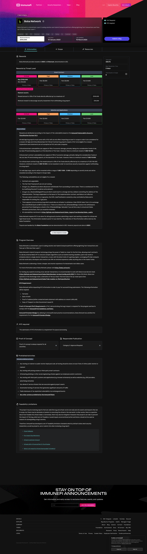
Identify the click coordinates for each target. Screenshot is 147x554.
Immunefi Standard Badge (41, 315)
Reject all (135, 549)
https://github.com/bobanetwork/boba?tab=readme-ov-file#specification (44, 279)
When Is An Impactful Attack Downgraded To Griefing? (39, 448)
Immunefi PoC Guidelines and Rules (41, 309)
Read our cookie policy (126, 543)
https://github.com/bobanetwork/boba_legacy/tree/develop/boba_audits (67, 212)
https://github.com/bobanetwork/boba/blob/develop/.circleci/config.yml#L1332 (46, 274)
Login (103, 5)
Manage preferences (116, 546)
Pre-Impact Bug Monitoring (32, 435)
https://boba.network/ (62, 268)
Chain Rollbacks (28, 431)
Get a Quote (126, 5)
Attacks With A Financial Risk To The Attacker (37, 444)
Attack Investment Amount (32, 440)
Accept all (119, 549)
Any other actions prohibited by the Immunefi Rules (37, 395)
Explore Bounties (113, 5)
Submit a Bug (116, 39)
